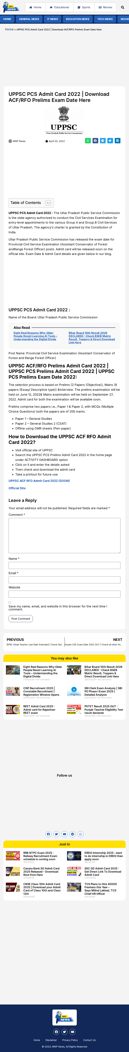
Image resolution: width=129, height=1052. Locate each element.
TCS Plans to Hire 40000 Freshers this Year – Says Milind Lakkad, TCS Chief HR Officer (100, 888)
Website (14, 587)
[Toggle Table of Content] (46, 203)
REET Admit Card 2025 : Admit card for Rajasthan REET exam (39, 709)
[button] (122, 7)
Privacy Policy (70, 1040)
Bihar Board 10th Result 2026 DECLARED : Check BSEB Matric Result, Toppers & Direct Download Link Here (92, 337)
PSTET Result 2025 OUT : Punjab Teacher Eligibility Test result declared (103, 709)
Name (14, 558)
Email (13, 573)
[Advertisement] (64, 57)
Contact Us (89, 1040)
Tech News (105, 19)
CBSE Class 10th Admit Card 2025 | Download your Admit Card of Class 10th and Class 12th (42, 888)
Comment (17, 514)
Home (7, 19)
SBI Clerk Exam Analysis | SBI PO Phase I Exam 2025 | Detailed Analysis (103, 691)
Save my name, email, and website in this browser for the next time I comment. (58, 608)
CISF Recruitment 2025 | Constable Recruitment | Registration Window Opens (41, 691)
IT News (52, 19)
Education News (77, 19)
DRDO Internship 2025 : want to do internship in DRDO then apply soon (103, 856)
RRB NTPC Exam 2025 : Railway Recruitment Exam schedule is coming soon (40, 856)
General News (29, 19)
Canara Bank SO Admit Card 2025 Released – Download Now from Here (41, 871)
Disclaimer (51, 1040)
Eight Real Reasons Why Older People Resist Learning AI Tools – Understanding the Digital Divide (35, 336)
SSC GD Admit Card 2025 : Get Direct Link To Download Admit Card (102, 871)
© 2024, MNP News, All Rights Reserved (64, 1046)
